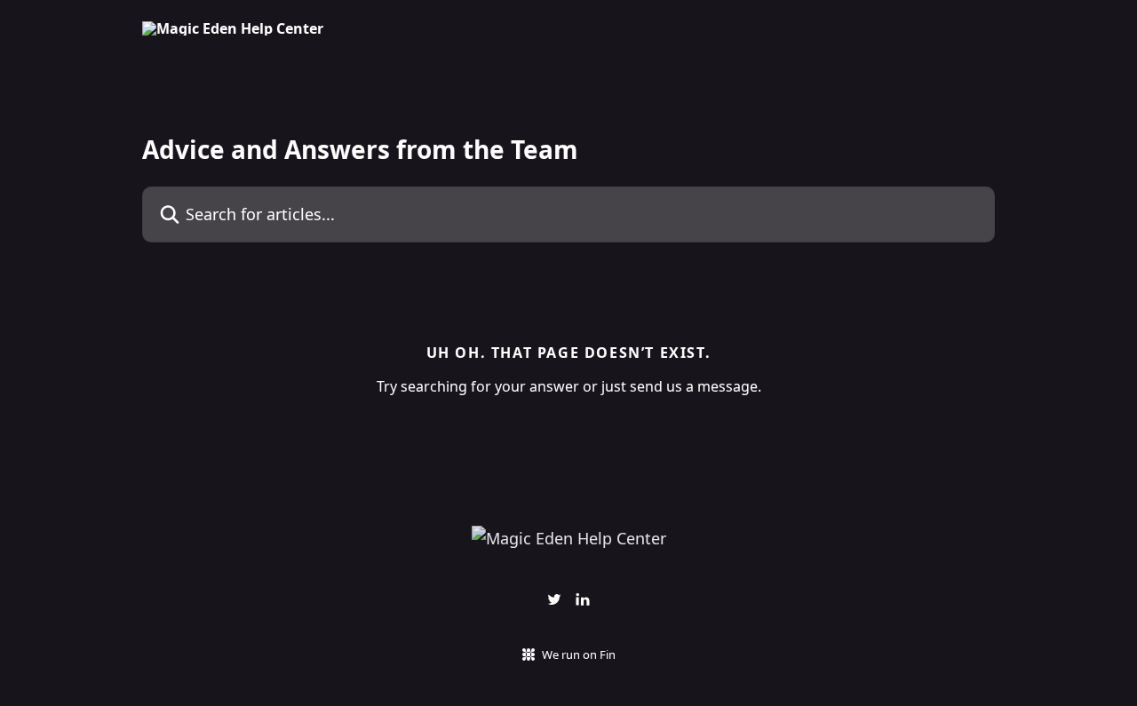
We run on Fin (579, 654)
